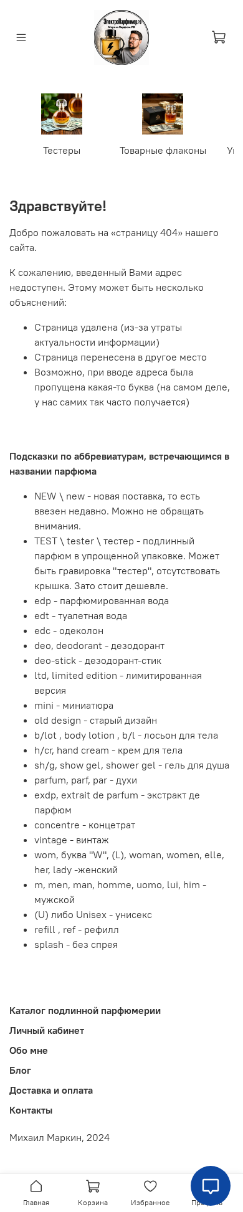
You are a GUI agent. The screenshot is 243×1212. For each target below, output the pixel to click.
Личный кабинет (46, 1030)
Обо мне (28, 1050)
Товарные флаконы (163, 150)
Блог (20, 1070)
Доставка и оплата (51, 1090)
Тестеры (61, 150)
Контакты (30, 1110)
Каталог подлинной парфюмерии (85, 1010)
